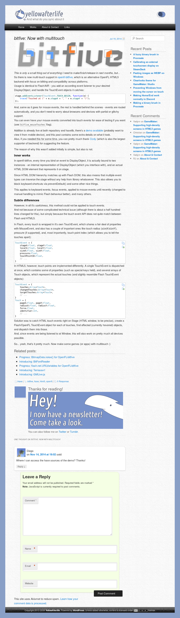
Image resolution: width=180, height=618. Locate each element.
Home (21, 27)
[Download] (123, 247)
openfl (49, 381)
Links (67, 27)
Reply (21, 466)
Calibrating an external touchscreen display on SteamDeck (146, 65)
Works (33, 27)
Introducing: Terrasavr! (32, 370)
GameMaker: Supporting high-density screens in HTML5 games (147, 125)
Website (29, 583)
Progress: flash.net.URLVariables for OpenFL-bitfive (48, 365)
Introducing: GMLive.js (32, 374)
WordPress (78, 610)
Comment (30, 500)
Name (30, 548)
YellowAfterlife (39, 14)
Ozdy (93, 139)
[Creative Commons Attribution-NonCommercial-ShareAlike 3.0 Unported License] (141, 610)
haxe (36, 381)
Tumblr (74, 431)
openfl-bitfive (65, 77)
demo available (94, 130)
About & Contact (50, 27)
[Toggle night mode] (161, 14)
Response (63, 381)
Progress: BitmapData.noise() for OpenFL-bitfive (47, 357)
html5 (42, 381)
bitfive (30, 381)
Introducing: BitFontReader (34, 361)
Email (30, 566)
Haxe (19, 381)
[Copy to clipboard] (123, 243)
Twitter (62, 431)
